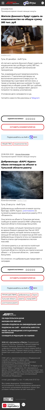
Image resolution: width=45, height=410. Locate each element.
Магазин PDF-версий (11, 321)
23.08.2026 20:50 (7, 154)
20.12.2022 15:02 (7, 9)
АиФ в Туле (22, 200)
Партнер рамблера (20, 399)
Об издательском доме (13, 318)
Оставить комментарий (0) (22, 127)
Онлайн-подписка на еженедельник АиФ (21, 324)
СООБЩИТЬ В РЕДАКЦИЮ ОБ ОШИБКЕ (18, 336)
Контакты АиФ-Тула (30, 327)
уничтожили (28, 211)
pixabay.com (6, 55)
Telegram (35, 98)
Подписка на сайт (10, 327)
